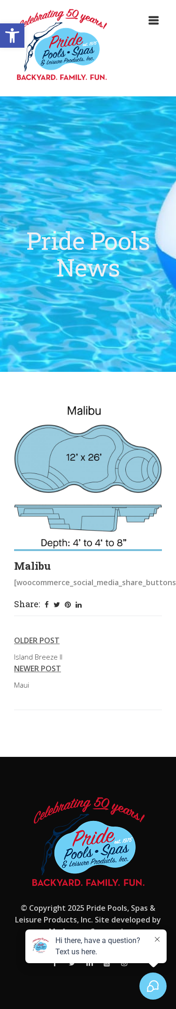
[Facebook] (47, 604)
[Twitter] (57, 604)
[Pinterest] (68, 604)
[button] (12, 35)
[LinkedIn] (79, 604)
